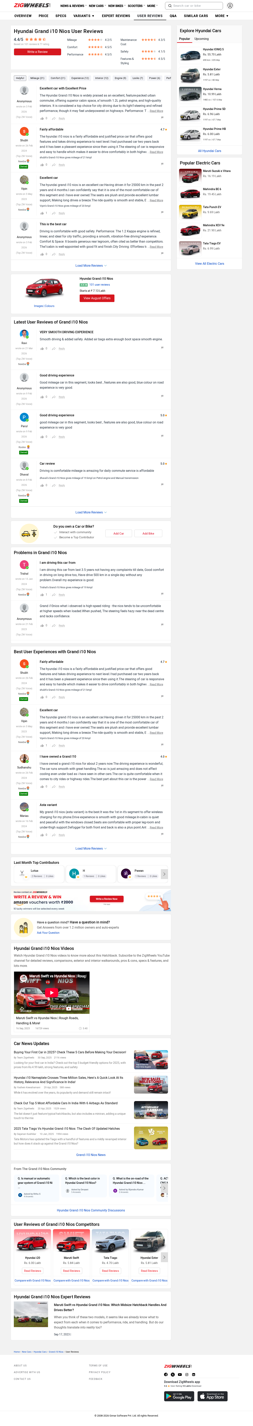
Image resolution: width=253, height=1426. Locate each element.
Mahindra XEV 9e (214, 225)
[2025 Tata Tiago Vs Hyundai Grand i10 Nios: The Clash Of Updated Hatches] (151, 1138)
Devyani (84, 1189)
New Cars (26, 1352)
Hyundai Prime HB (214, 129)
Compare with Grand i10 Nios (33, 1280)
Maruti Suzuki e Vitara (217, 171)
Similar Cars (196, 16)
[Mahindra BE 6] (190, 194)
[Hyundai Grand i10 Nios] (44, 288)
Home (17, 1352)
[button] (170, 5)
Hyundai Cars (40, 1352)
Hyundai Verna (212, 89)
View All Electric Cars (209, 263)
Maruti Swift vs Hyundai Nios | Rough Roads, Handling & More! (47, 1020)
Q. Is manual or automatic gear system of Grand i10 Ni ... (35, 1183)
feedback (96, 1379)
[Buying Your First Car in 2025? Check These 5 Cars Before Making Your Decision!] (151, 1059)
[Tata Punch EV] (190, 212)
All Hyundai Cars (209, 151)
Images (38, 306)
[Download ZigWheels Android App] (179, 1396)
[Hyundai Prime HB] (190, 135)
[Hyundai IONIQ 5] (190, 55)
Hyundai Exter (149, 1258)
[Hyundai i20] (32, 1241)
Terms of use (98, 1365)
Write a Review (37, 52)
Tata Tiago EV (212, 243)
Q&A (173, 16)
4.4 (82, 284)
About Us (20, 1365)
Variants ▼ (84, 16)
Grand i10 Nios (56, 1352)
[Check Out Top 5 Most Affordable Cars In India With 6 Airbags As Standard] (151, 1110)
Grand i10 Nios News (91, 1155)
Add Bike (148, 533)
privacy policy (99, 1372)
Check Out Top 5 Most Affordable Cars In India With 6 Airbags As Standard (66, 1103)
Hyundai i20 (32, 1258)
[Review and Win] (91, 900)
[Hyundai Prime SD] (190, 115)
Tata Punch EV (212, 207)
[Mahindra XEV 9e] (190, 230)
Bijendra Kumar (136, 1189)
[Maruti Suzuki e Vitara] (190, 176)
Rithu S (37, 1194)
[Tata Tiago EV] (190, 248)
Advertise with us (27, 1372)
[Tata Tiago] (110, 1241)
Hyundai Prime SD (214, 109)
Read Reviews (32, 1271)
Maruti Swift (71, 1258)
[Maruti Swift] (71, 1241)
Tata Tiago (110, 1258)
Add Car (118, 533)
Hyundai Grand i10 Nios (96, 279)
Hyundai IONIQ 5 (213, 49)
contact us (22, 1379)
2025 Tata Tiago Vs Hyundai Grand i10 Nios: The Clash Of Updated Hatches (67, 1128)
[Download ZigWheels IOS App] (212, 1396)
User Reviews (150, 16)
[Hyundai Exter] (149, 1241)
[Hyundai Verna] (190, 95)
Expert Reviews (116, 16)
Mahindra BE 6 (212, 189)
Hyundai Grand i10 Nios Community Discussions (91, 1210)
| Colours (49, 306)
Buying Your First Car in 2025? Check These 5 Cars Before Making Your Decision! (70, 1052)
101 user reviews (99, 284)
